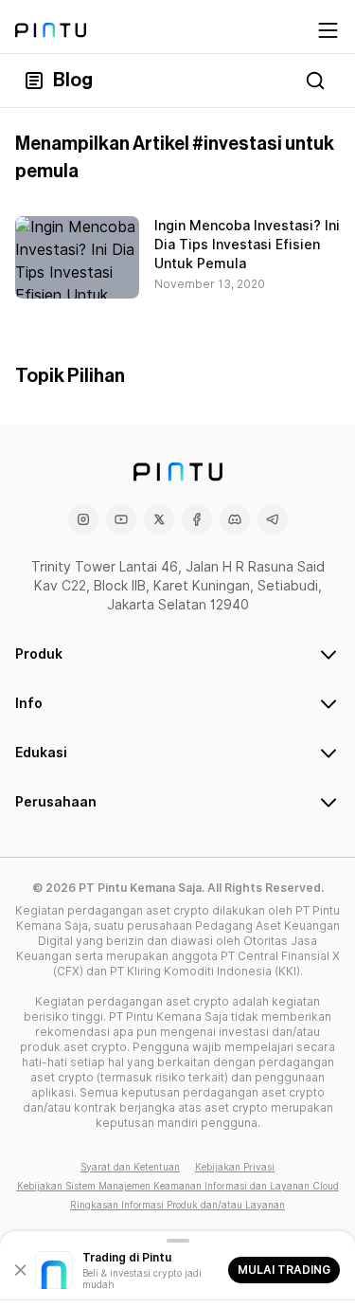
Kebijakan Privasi (235, 1166)
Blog (73, 80)
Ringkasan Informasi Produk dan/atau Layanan (177, 1204)
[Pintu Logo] (50, 30)
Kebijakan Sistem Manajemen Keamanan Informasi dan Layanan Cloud (178, 1185)
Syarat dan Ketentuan (130, 1166)
